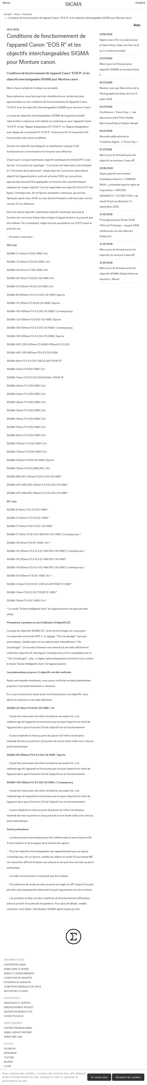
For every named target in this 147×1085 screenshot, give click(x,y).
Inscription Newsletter (18, 1011)
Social (9, 1043)
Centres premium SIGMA (18, 1028)
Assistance (12, 998)
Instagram (10, 1053)
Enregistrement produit (18, 1007)
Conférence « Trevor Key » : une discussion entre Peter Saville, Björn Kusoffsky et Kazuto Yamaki (119, 117)
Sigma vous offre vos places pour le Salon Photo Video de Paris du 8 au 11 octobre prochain (119, 45)
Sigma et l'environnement (19, 973)
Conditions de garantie (18, 978)
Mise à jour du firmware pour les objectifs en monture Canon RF (118, 157)
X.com (7, 1066)
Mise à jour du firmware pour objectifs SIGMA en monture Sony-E (120, 69)
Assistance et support (17, 1003)
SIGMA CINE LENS (13, 1036)
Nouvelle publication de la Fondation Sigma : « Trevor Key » (119, 139)
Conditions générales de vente (22, 986)
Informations (14, 959)
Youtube (9, 1057)
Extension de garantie (17, 982)
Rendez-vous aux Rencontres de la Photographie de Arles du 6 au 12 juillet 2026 (119, 93)
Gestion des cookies (16, 991)
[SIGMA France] (73, 4)
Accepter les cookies (128, 1077)
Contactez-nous (14, 1016)
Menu (6, 3)
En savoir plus (99, 1077)
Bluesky (8, 1062)
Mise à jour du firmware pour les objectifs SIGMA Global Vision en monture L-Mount (119, 273)
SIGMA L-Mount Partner (18, 1032)
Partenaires (13, 1023)
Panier (140, 3)
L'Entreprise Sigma (15, 964)
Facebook (10, 1048)
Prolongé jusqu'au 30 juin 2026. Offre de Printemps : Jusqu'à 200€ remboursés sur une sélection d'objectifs (119, 228)
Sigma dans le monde (16, 969)
